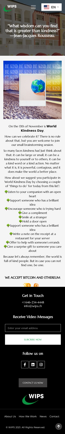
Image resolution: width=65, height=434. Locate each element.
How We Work (28, 416)
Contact (54, 416)
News (43, 416)
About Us (10, 416)
